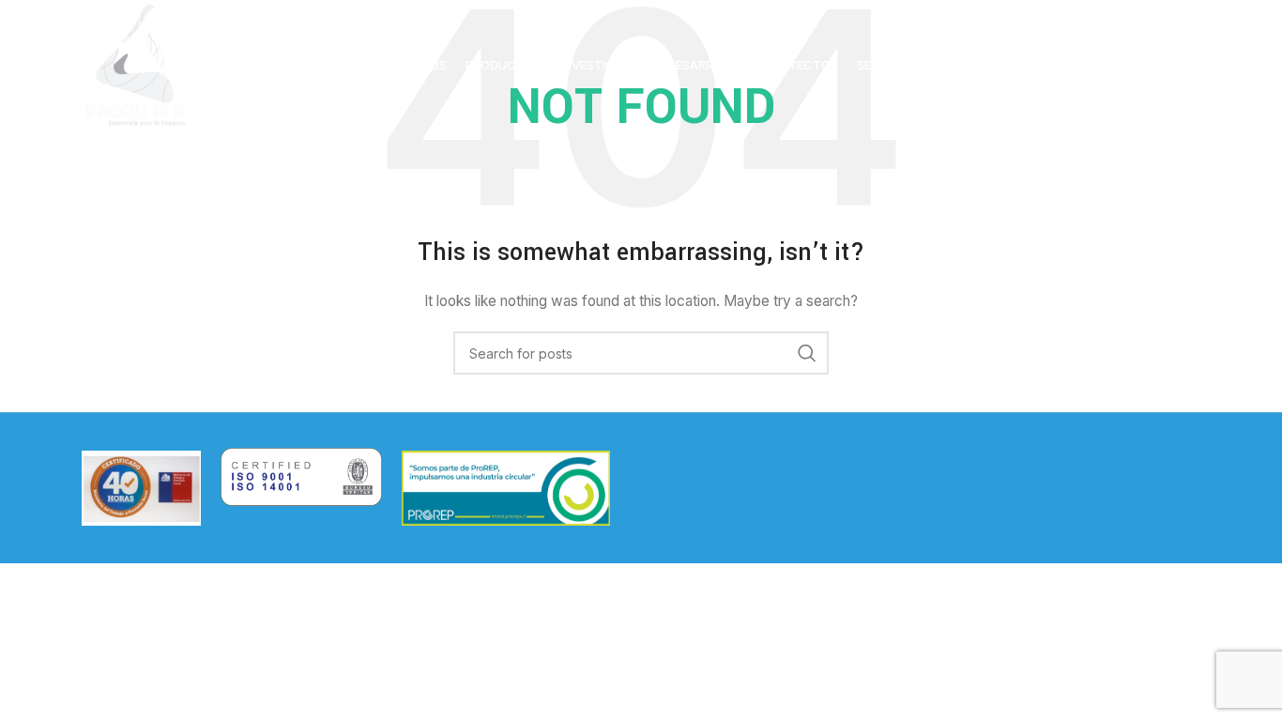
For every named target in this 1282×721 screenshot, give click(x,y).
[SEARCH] (807, 353)
